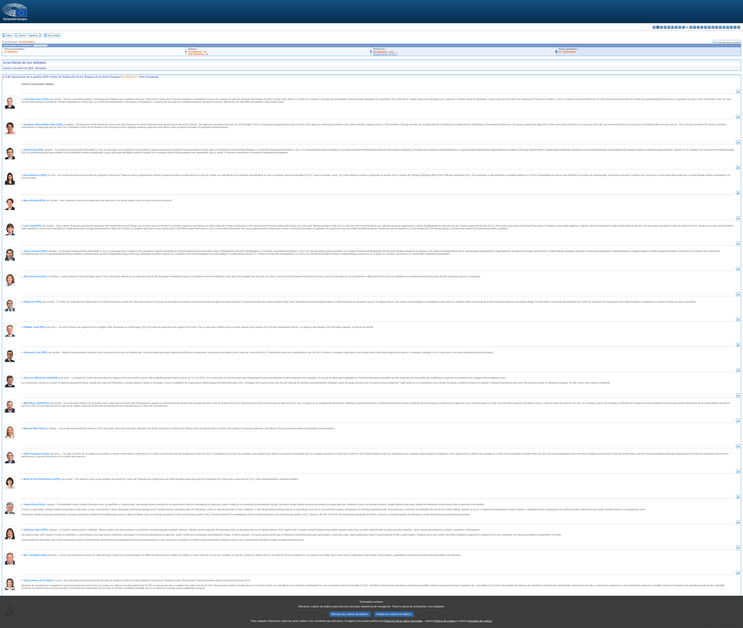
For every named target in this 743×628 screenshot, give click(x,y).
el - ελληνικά (676, 27)
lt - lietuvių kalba (701, 27)
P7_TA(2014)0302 (567, 52)
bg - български (654, 27)
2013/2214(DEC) (27, 42)
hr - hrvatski (690, 27)
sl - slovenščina (731, 27)
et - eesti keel (672, 27)
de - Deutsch (668, 27)
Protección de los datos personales (403, 620)
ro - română (723, 27)
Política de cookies (445, 620)
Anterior (21, 35)
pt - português (720, 27)
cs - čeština (661, 27)
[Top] (738, 92)
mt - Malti (709, 27)
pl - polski (716, 27)
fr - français (683, 27)
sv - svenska (738, 27)
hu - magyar (705, 27)
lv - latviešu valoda (698, 27)
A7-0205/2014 (10, 52)
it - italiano (694, 27)
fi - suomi (735, 27)
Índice (8, 35)
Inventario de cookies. (480, 620)
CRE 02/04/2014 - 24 (198, 54)
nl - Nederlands (712, 27)
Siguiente (33, 35)
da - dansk (665, 27)
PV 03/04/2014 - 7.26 (383, 52)
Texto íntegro (54, 35)
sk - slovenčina (727, 27)
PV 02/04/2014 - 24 (197, 52)
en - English (679, 27)
